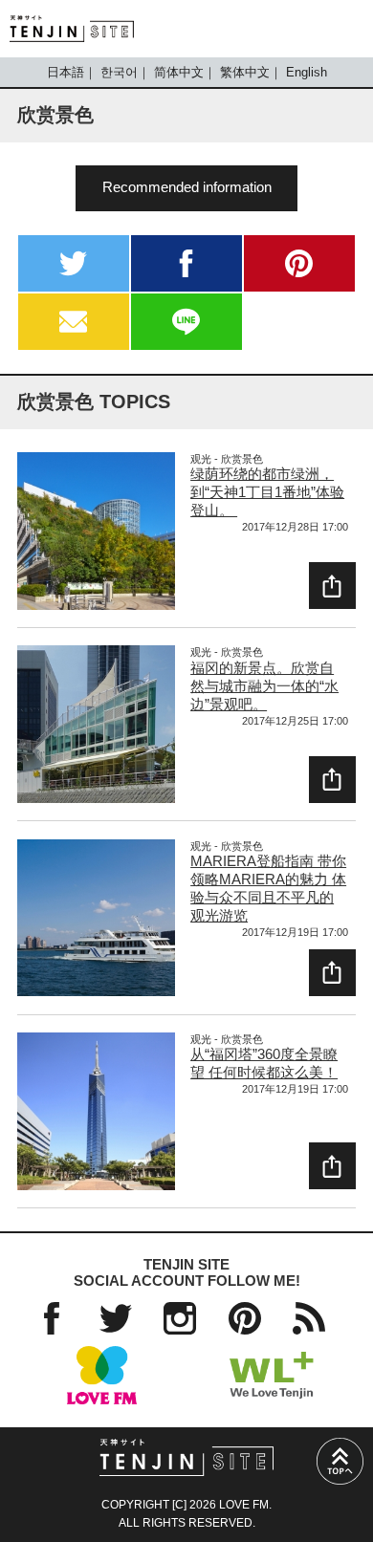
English (306, 72)
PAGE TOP (340, 1461)
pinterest (299, 263)
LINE (186, 321)
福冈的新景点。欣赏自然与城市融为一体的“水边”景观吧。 (264, 686)
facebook (186, 263)
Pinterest (245, 1318)
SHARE (332, 585)
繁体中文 (245, 72)
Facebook (51, 1318)
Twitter (116, 1318)
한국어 (119, 72)
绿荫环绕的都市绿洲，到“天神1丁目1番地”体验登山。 (267, 492)
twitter (73, 263)
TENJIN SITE (72, 29)
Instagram (180, 1318)
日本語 (65, 72)
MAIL (73, 321)
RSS (309, 1318)
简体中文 (179, 72)
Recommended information (187, 187)
